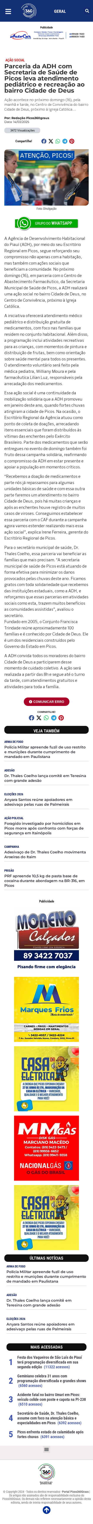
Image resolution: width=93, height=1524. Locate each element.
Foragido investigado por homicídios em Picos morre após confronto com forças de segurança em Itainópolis (44, 828)
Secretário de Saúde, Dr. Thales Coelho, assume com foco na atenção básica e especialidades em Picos (48, 1418)
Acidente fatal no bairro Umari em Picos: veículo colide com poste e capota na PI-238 (51, 1397)
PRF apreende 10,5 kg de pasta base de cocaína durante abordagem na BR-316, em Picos (44, 881)
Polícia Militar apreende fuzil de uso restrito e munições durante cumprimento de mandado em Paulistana (45, 752)
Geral (60, 11)
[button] (87, 11)
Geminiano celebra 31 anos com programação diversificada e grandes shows (51, 1378)
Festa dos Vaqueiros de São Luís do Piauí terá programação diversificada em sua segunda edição (49, 1362)
